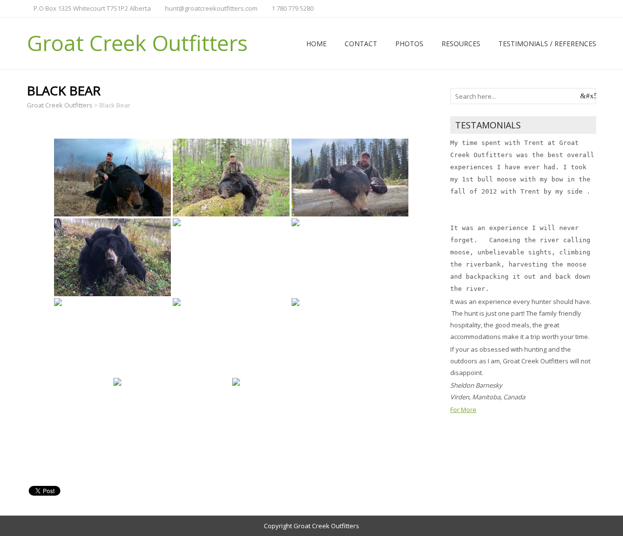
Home (316, 43)
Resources (460, 43)
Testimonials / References (547, 43)
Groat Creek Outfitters (137, 42)
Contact (361, 43)
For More (463, 409)
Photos (409, 43)
